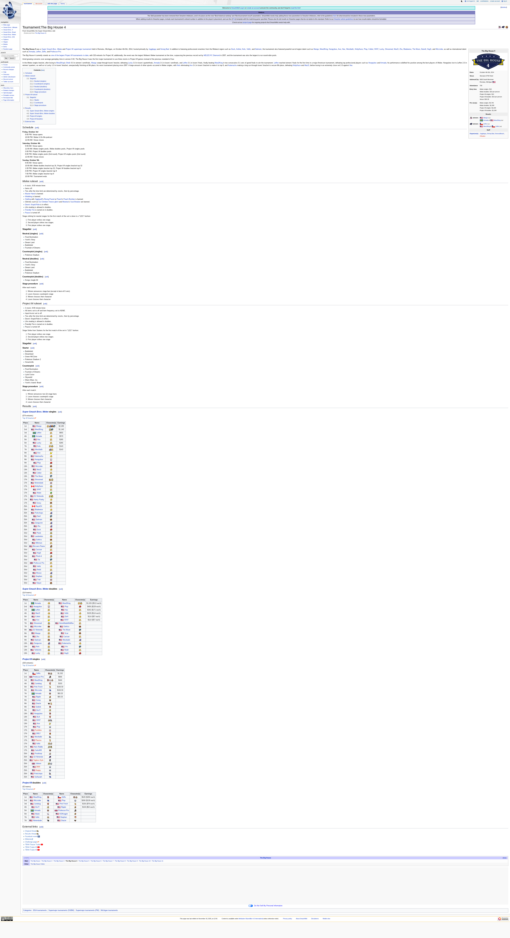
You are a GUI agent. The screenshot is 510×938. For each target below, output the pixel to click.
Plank (39, 533)
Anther (238, 49)
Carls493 (38, 750)
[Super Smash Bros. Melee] (499, 27)
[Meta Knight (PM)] (50, 727)
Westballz (350, 49)
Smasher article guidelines (343, 19)
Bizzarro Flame (39, 546)
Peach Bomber (69, 199)
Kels (244, 49)
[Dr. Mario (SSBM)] (50, 479)
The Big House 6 (96, 861)
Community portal (9, 67)
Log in (242, 8)
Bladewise (407, 49)
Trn (234, 19)
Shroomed (389, 49)
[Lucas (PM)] (50, 687)
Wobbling (28, 196)
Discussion (38, 3)
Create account (495, 1)
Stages (5, 42)
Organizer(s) (474, 133)
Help (4, 72)
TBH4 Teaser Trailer (33, 845)
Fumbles (38, 730)
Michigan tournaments (109, 910)
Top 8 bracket (27, 789)
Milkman (39, 543)
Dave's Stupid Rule (32, 205)
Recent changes (8, 69)
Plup (365, 49)
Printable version (8, 95)
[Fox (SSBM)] (48, 426)
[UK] (31, 563)
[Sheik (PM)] (51, 744)
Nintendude (39, 483)
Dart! (39, 516)
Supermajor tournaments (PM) (87, 910)
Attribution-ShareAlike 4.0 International (251, 918)
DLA (38, 717)
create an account (253, 8)
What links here (8, 88)
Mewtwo (65, 202)
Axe (339, 49)
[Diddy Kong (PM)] (50, 683)
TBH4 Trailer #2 (31, 847)
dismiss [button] (503, 7)
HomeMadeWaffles (66, 623)
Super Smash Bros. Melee (52, 49)
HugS (429, 49)
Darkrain (258, 49)
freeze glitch (54, 202)
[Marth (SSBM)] (54, 426)
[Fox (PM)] (51, 673)
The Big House (265, 858)
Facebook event (31, 836)
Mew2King (497, 120)
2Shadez (482, 136)
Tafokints (37, 650)
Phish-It (39, 556)
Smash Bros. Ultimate (10, 27)
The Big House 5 (83, 861)
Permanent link (8, 97)
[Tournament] (506, 27)
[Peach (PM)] (48, 817)
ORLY (38, 733)
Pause (27, 213)
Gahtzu (39, 540)
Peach (59, 199)
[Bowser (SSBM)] (52, 496)
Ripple (38, 697)
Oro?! (38, 710)
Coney (38, 700)
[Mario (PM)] (48, 680)
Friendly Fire (30, 210)
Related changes (8, 90)
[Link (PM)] (49, 747)
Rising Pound (49, 199)
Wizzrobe (439, 49)
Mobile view (326, 918)
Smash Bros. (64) (9, 37)
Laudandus (39, 536)
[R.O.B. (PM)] (49, 703)
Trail (39, 580)
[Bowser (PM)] (51, 747)
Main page (6, 25)
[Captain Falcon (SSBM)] (52, 426)
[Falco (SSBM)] (50, 426)
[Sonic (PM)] (50, 690)
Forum (5, 65)
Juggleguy (483, 133)
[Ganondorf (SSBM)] (51, 546)
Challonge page (31, 842)
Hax (343, 49)
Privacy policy (287, 918)
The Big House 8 (120, 861)
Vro (66, 647)
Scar (66, 633)
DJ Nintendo (39, 496)
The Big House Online (38, 864)
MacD (396, 49)
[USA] (494, 82)
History (63, 3)
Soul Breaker (75, 202)
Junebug (38, 683)
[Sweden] (481, 120)
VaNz (249, 49)
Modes (5, 44)
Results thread (30, 834)
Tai (39, 560)
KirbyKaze (359, 49)
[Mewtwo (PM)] (50, 680)
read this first (295, 8)
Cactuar (39, 550)
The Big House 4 (40, 33)
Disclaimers (315, 918)
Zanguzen (39, 523)
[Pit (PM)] (49, 673)
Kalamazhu (232, 65)
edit (37, 128)
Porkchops (39, 513)
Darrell (423, 49)
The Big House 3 (59, 861)
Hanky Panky (39, 500)
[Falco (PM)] (51, 720)
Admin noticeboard (9, 77)
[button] (503, 858)
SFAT (376, 49)
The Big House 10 (144, 861)
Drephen (39, 576)
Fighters (6, 39)
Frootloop (38, 753)
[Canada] (32, 486)
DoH (66, 616)
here (334, 16)
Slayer (38, 583)
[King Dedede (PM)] (50, 697)
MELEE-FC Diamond (212, 55)
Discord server (8, 79)
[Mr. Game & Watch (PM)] (48, 820)
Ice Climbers (43, 202)
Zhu (401, 49)
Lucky (381, 49)
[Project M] (503, 27)
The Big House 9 (132, 861)
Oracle (38, 703)
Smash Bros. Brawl (9, 32)
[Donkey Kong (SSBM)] (51, 556)
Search (3, 52)
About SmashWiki (301, 918)
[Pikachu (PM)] (50, 723)
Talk (478, 1)
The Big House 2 (46, 861)
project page (247, 22)
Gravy (39, 503)
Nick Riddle (38, 747)
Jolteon (38, 763)
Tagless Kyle (38, 760)
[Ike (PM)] (50, 757)
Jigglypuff (38, 199)
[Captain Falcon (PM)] (50, 733)
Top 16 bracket (28, 595)
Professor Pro (55, 52)
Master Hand (30, 194)
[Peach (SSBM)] (51, 436)
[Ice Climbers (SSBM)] (51, 483)
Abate (39, 493)
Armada (485, 120)
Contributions (484, 1)
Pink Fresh (38, 687)
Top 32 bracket (28, 418)
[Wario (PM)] (50, 700)
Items (5, 46)
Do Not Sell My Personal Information (268, 906)
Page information (8, 100)
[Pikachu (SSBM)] (51, 453)
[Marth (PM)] (50, 760)
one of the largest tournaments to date (69, 55)
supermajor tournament (82, 49)
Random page (7, 49)
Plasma (38, 740)
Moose (38, 573)
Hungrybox (333, 49)
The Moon (416, 49)
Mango (485, 118)
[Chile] (481, 124)
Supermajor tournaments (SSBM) (61, 910)
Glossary (6, 74)
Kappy (38, 770)
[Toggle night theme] (462, 1)
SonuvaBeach (499, 133)
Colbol (370, 49)
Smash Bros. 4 (8, 30)
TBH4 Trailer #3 (31, 850)
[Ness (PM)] (75, 817)
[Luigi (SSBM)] (51, 493)
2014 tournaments (40, 910)
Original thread (30, 831)
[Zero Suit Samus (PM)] (50, 710)
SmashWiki (235, 8)
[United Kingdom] (33, 763)
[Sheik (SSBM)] (50, 429)
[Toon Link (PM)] (49, 763)
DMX (38, 767)
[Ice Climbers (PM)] (50, 730)
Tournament (28, 3)
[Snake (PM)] (50, 677)
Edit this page (52, 3)
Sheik (68, 63)
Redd (39, 570)
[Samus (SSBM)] (51, 463)
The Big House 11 (157, 861)
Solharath (38, 777)
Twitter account (8, 81)
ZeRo (485, 124)
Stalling (28, 199)
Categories (27, 910)
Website (28, 839)
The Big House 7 (108, 861)
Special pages (7, 93)
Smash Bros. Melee (9, 34)
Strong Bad (490, 133)
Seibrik (38, 707)
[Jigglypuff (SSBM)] (51, 459)
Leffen (38, 52)
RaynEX (39, 506)
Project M (69, 49)
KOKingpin (64, 814)
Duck (233, 49)
